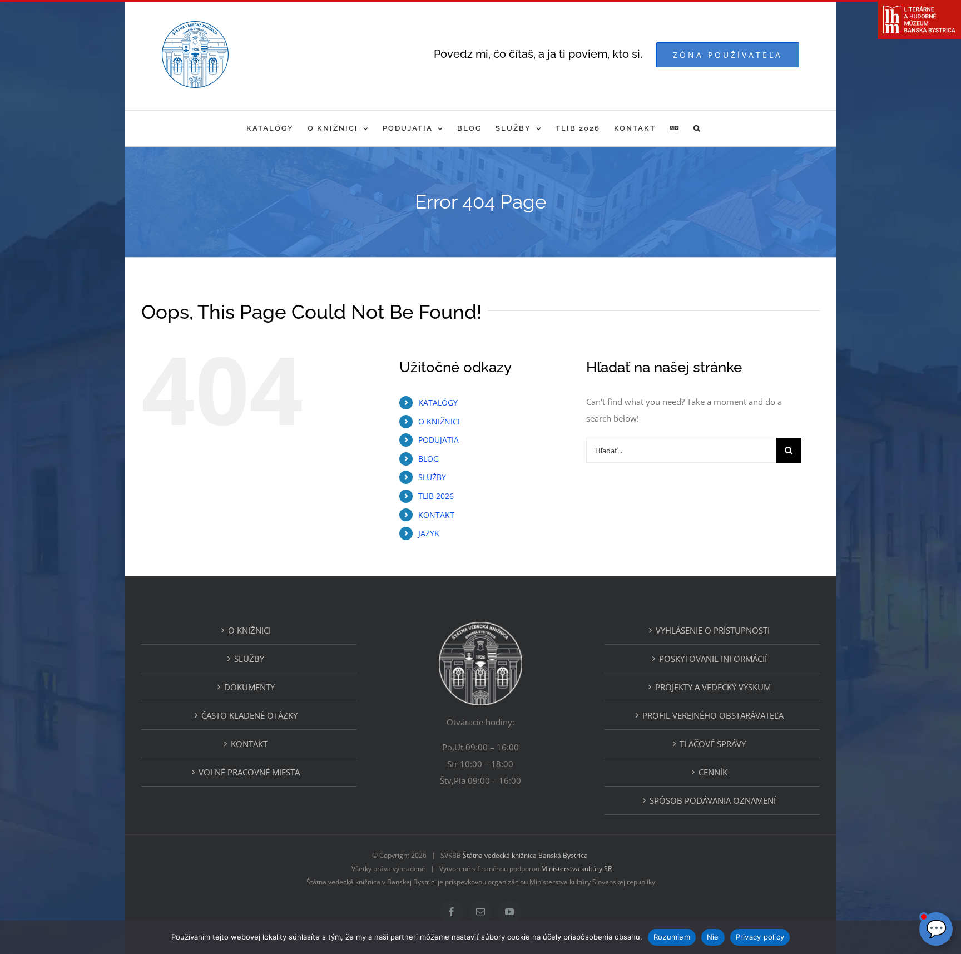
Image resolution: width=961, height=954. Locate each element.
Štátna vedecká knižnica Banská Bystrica (525, 855)
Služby (249, 658)
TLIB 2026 (436, 496)
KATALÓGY (438, 402)
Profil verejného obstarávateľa (713, 715)
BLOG (428, 458)
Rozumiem (671, 936)
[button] (697, 128)
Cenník (713, 772)
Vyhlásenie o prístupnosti (713, 630)
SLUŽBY (432, 477)
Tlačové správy (713, 743)
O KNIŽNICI (439, 421)
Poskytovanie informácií (713, 658)
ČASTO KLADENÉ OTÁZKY (249, 715)
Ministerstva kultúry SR (576, 868)
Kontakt (249, 743)
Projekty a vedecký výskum (713, 687)
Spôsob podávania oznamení (713, 800)
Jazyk (428, 533)
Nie (713, 936)
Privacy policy (760, 936)
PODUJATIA (438, 439)
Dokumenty (249, 687)
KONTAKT (436, 515)
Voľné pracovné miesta (249, 772)
